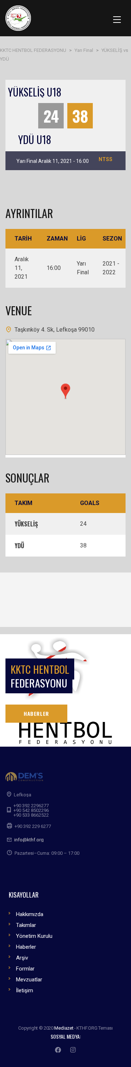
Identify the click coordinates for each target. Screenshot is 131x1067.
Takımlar (26, 925)
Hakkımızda (29, 914)
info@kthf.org (29, 839)
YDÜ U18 (34, 139)
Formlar (25, 968)
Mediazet (63, 1028)
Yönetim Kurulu (34, 936)
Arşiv (22, 958)
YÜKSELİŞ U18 (34, 92)
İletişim (24, 990)
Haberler (26, 947)
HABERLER (36, 713)
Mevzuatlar (29, 979)
